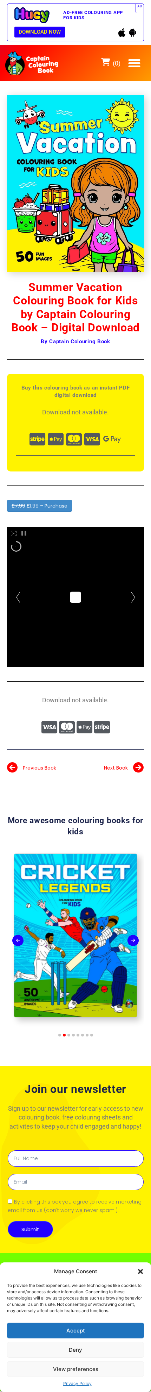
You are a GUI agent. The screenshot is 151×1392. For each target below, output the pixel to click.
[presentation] (18, 940)
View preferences (75, 1369)
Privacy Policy (77, 1383)
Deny (75, 1349)
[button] (140, 1271)
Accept (75, 1330)
